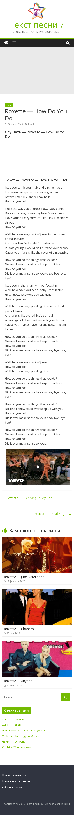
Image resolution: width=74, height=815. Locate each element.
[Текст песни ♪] (6, 43)
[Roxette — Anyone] (37, 643)
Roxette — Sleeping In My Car (27, 498)
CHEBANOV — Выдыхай (16, 747)
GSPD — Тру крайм (14, 741)
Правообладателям (14, 775)
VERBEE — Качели (13, 719)
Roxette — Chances (19, 629)
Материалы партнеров (16, 781)
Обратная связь (12, 787)
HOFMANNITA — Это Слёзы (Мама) (24, 730)
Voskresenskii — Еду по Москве (21, 736)
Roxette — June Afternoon (24, 577)
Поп (9, 104)
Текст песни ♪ (37, 24)
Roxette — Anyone (18, 681)
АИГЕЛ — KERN (11, 725)
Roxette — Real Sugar (53, 513)
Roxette (32, 124)
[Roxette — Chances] (37, 591)
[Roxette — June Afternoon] (37, 539)
